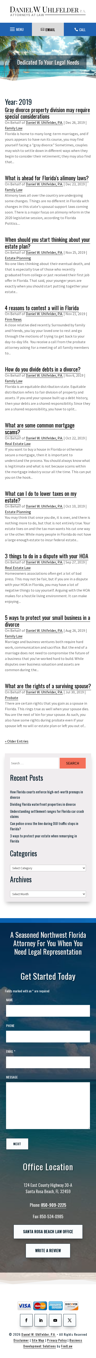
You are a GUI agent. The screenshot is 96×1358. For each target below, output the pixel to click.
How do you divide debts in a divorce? (43, 369)
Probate (11, 697)
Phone (10, 1025)
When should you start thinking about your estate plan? (47, 242)
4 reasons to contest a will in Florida (42, 307)
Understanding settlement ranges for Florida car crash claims (47, 814)
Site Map (38, 1340)
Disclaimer (21, 1340)
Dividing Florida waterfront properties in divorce (43, 804)
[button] (16, 28)
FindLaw (66, 1345)
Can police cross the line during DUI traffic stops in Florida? (44, 826)
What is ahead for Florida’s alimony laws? (47, 177)
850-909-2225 (53, 1205)
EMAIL (50, 29)
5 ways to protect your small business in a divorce (47, 620)
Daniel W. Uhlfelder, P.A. (44, 122)
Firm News (13, 319)
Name (9, 999)
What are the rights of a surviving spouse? (48, 685)
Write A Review (48, 1250)
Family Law (13, 128)
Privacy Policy (57, 1340)
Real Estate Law (18, 443)
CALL (82, 29)
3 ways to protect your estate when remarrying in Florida (43, 838)
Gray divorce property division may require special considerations (47, 113)
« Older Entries (16, 741)
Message (12, 1077)
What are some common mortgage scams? (40, 428)
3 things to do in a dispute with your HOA (46, 556)
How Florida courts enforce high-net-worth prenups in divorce (46, 794)
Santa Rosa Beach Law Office (48, 1231)
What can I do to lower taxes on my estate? (40, 496)
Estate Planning (18, 258)
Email (10, 1051)
